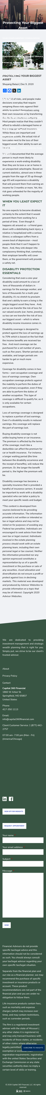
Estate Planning (10, 75)
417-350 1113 (10, 709)
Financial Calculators (28, 130)
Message (18, 870)
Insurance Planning (13, 87)
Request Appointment (14, 826)
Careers (6, 154)
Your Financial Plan (31, 148)
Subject (17, 859)
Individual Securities (13, 111)
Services (7, 50)
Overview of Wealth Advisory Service (22, 56)
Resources (8, 124)
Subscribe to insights (33, 1048)
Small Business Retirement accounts (22, 117)
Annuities (7, 99)
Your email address (22, 847)
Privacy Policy (9, 675)
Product (7, 93)
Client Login (8, 148)
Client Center (9, 142)
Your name (19, 835)
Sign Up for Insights (13, 811)
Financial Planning (12, 62)
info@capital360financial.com (18, 719)
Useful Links (9, 136)
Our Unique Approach (14, 44)
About (5, 668)
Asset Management (12, 69)
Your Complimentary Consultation (21, 38)
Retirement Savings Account (17, 105)
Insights (6, 130)
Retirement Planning (13, 81)
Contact (6, 160)
